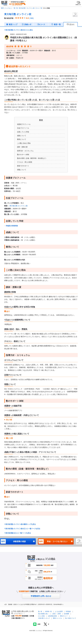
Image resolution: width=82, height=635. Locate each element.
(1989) (31, 18)
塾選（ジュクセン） (7, 8)
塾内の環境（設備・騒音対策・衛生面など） (32, 158)
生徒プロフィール (23, 128)
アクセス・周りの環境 (24, 162)
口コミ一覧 (39, 8)
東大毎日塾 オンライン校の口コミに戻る (19, 30)
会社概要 (66, 613)
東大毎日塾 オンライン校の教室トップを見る (20, 524)
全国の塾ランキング (44, 618)
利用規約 (68, 611)
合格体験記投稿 (52, 616)
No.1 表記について (70, 618)
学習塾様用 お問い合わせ (41, 596)
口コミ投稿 (41, 616)
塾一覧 (16, 8)
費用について (21, 139)
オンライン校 (30, 8)
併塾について (21, 169)
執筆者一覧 (48, 611)
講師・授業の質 (22, 147)
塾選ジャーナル (57, 618)
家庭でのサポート (23, 166)
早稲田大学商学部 (12, 226)
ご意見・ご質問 (56, 613)
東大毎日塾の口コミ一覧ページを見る (18, 533)
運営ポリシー (64, 616)
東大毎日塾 (22, 8)
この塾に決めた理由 (24, 143)
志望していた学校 (23, 132)
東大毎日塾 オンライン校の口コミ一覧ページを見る (22, 528)
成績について (21, 135)
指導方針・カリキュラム (25, 151)
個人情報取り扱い (43, 613)
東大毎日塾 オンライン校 (17, 14)
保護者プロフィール (24, 124)
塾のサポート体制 (23, 154)
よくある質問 (59, 611)
